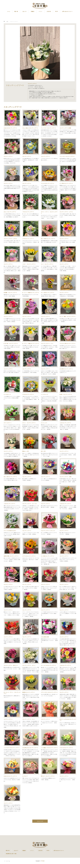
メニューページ (40, 821)
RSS (9, 861)
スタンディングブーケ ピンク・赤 (29, 503)
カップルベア (25, 776)
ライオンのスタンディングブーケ (47, 183)
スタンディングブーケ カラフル (66, 211)
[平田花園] (40, 6)
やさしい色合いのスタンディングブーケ (30, 128)
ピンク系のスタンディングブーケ (66, 183)
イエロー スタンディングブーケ (29, 264)
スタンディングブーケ (8, 156)
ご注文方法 (48, 11)
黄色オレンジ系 (25, 451)
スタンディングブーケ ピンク (47, 343)
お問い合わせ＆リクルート (67, 11)
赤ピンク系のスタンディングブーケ (48, 238)
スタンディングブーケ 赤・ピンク (48, 530)
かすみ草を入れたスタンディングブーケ (30, 747)
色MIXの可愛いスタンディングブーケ (11, 556)
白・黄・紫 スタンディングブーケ (11, 343)
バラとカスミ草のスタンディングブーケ (67, 343)
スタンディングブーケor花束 (65, 128)
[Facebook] (5, 861)
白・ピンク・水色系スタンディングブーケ (30, 292)
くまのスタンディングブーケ (65, 422)
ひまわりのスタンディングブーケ (10, 128)
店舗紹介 (32, 11)
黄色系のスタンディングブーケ (28, 692)
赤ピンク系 (43, 451)
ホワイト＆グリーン (8, 422)
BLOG (56, 11)
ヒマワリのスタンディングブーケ (29, 556)
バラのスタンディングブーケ (28, 211)
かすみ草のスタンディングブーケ (66, 368)
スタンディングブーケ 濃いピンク (11, 665)
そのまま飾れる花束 (45, 636)
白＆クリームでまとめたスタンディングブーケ (68, 720)
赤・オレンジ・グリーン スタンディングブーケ (12, 693)
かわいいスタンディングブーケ (10, 211)
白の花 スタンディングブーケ (66, 394)
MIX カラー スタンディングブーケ (47, 776)
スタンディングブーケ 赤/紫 (65, 476)
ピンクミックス (44, 422)
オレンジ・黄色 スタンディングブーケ (67, 316)
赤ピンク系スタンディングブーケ (10, 476)
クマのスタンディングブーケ (28, 238)
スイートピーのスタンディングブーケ (48, 665)
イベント (40, 11)
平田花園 (42, 861)
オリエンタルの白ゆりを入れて (10, 530)
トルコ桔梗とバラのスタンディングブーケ (49, 747)
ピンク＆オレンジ (7, 394)
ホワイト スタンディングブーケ (29, 422)
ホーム (8, 11)
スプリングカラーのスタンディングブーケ (49, 692)
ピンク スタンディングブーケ (47, 264)
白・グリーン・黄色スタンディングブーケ (30, 343)
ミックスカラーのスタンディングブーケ (12, 747)
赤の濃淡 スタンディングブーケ (10, 292)
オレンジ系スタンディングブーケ (47, 292)
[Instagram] (7, 861)
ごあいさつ (24, 11)
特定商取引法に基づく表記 (11, 853)
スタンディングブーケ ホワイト (29, 665)
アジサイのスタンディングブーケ (66, 747)
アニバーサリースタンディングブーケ (49, 128)
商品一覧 (16, 11)
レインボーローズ (44, 394)
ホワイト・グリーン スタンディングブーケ (49, 212)
